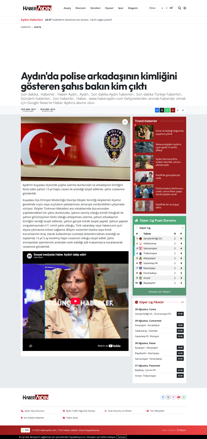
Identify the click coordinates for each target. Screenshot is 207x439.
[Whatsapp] (184, 397)
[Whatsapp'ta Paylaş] (167, 110)
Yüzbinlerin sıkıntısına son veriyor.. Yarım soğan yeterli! (78, 19)
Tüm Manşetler (157, 410)
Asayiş (67, 8)
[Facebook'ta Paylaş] (157, 110)
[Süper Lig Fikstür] (182, 302)
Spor (120, 8)
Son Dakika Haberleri (34, 417)
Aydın (26, 185)
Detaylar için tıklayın (159, 291)
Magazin (133, 8)
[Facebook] (163, 397)
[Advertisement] (103, 49)
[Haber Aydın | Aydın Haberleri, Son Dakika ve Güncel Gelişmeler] (37, 7)
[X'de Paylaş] (162, 110)
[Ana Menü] (183, 8)
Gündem (95, 8)
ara (71, 208)
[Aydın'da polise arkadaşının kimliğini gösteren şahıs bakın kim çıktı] (75, 149)
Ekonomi (81, 8)
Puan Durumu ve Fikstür (120, 410)
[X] (168, 397)
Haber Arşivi (72, 417)
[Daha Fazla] (173, 110)
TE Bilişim (181, 430)
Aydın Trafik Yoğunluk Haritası (80, 410)
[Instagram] (173, 397)
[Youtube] (178, 397)
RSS (27, 430)
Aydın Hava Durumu (34, 410)
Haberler (26, 27)
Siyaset (109, 8)
